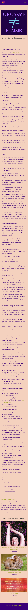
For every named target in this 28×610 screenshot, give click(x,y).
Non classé (15, 43)
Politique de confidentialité (17, 605)
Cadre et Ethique (8, 605)
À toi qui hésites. (14, 593)
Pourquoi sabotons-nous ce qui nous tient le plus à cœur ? (14, 548)
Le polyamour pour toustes (14, 572)
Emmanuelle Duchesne (8, 499)
